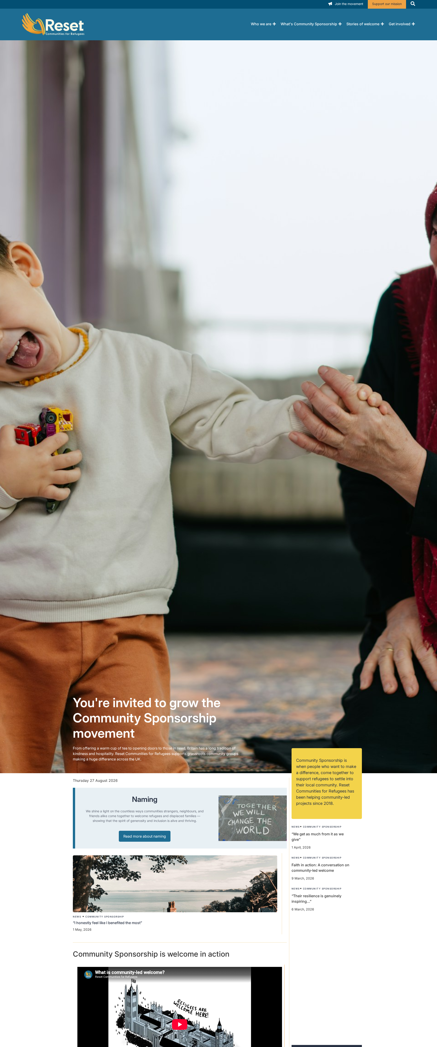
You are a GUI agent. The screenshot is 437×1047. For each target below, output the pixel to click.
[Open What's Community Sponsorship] (340, 24)
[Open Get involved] (413, 24)
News (77, 916)
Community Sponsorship (104, 916)
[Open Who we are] (274, 24)
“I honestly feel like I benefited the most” (108, 922)
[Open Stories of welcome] (382, 24)
